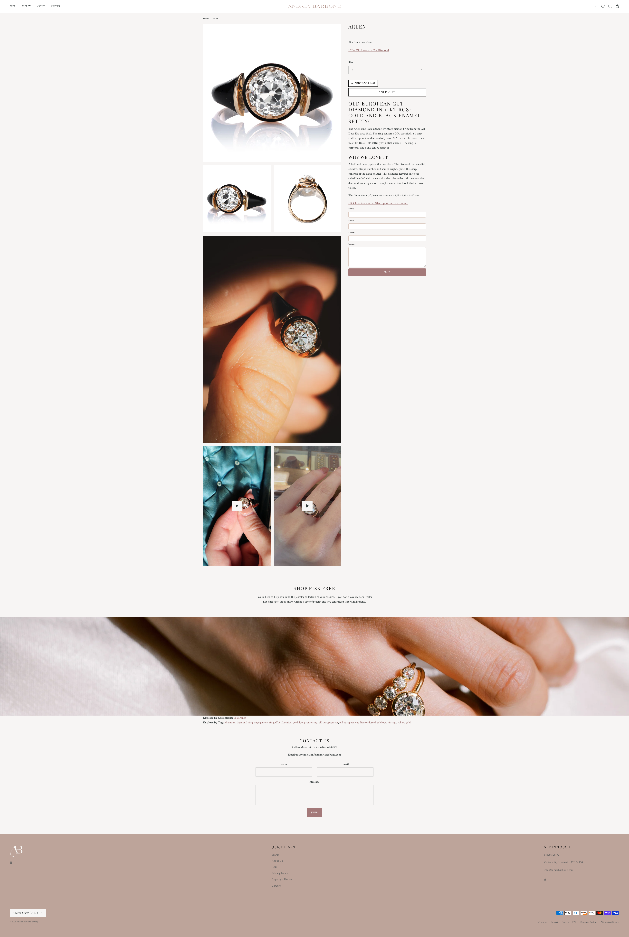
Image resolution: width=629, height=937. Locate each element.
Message (314, 782)
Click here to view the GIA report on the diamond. (378, 203)
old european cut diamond (354, 722)
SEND (387, 272)
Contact (554, 922)
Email (345, 764)
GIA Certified (283, 722)
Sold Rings (240, 718)
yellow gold (404, 722)
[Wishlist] (603, 6)
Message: (352, 244)
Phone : (351, 232)
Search (275, 855)
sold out (381, 722)
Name (283, 764)
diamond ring (245, 722)
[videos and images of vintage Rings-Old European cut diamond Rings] (307, 506)
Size (350, 62)
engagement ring (264, 722)
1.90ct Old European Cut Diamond (368, 50)
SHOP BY (26, 6)
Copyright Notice (282, 879)
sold (373, 722)
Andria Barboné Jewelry (27, 921)
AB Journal (542, 922)
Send (314, 812)
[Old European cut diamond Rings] (237, 506)
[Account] (595, 6)
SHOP (12, 6)
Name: (351, 208)
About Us (277, 861)
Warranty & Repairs (610, 922)
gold (295, 722)
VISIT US (55, 6)
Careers (276, 886)
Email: (351, 220)
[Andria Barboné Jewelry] (314, 6)
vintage (392, 722)
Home (206, 18)
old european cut (328, 722)
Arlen (215, 18)
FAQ (274, 867)
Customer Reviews (588, 922)
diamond (230, 722)
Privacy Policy (280, 873)
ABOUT (41, 6)
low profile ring (308, 722)
